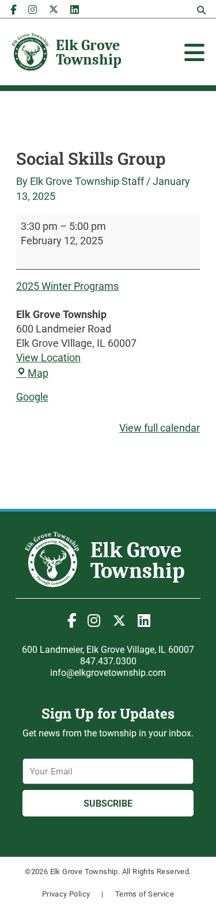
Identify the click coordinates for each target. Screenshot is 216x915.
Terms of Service (144, 894)
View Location (48, 357)
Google (32, 397)
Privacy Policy (66, 894)
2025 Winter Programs (67, 286)
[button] (201, 10)
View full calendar (159, 428)
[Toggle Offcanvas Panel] (194, 52)
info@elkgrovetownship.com (108, 672)
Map (38, 373)
